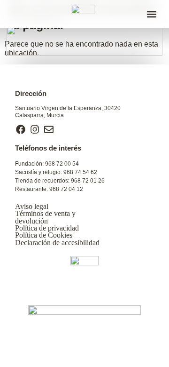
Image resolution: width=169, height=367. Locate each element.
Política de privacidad (47, 228)
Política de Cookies (43, 235)
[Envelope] (48, 129)
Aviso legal (31, 206)
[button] (151, 14)
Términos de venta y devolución (45, 216)
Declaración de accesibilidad (57, 243)
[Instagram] (34, 129)
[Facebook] (20, 129)
